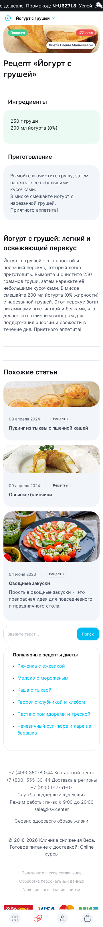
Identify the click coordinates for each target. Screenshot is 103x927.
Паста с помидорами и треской (53, 714)
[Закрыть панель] (98, 4)
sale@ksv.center (51, 809)
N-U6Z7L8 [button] (63, 6)
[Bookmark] (62, 918)
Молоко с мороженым (42, 678)
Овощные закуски (29, 583)
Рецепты (60, 419)
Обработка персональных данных (51, 881)
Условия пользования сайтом (51, 889)
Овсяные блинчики (30, 494)
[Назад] (7, 18)
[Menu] (15, 918)
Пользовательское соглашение (51, 872)
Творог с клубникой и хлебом (51, 702)
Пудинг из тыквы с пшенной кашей (48, 428)
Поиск (88, 634)
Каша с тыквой (34, 690)
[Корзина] (87, 918)
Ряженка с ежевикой (41, 666)
